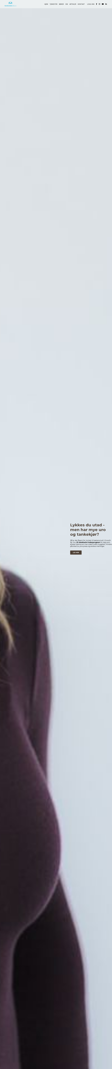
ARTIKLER (72, 4)
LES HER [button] (76, 552)
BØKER (61, 4)
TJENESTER (53, 4)
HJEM (46, 4)
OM (66, 4)
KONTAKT (81, 4)
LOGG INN (90, 4)
